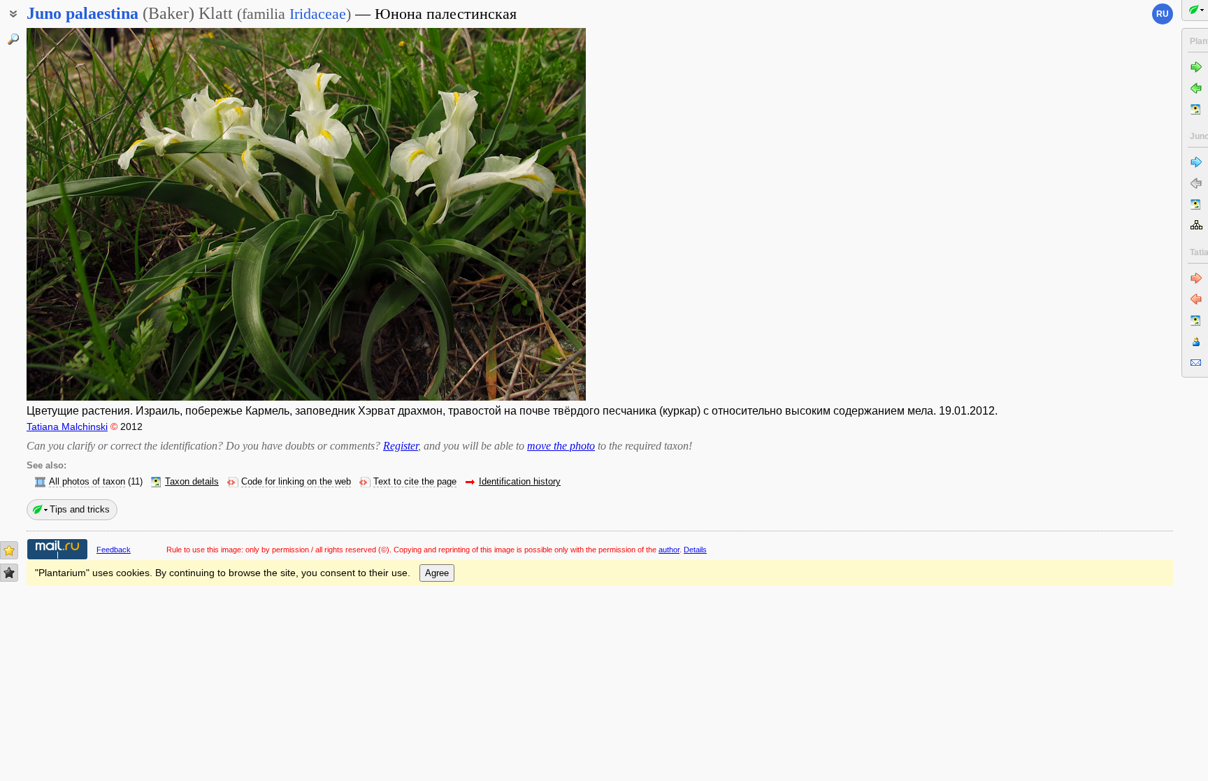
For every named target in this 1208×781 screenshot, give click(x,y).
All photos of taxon (87, 482)
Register (400, 446)
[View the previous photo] (86, 214)
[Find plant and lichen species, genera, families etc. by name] (13, 39)
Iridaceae (317, 13)
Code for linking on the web (296, 482)
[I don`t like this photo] (9, 573)
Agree (437, 573)
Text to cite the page (414, 482)
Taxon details (192, 482)
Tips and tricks (80, 509)
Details (695, 549)
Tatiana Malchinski (67, 426)
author (669, 549)
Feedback (113, 549)
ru (1162, 14)
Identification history (520, 482)
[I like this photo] (9, 550)
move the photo (561, 446)
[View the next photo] (526, 214)
